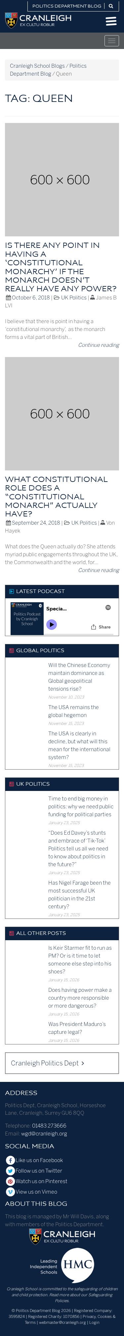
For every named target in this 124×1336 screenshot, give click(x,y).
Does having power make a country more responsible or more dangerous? (80, 998)
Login (94, 1322)
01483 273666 (49, 1126)
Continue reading (98, 345)
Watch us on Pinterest (41, 1181)
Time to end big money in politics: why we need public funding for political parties (80, 807)
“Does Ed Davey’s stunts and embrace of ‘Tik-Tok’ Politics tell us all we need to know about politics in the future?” (78, 849)
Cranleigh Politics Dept (45, 1063)
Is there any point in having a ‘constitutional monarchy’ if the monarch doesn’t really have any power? (60, 268)
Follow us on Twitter (39, 1171)
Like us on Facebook (39, 1160)
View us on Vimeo (36, 1192)
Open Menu (111, 21)
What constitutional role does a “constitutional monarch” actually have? (56, 497)
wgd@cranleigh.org (44, 1134)
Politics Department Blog (67, 6)
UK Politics (74, 298)
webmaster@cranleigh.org (62, 1322)
